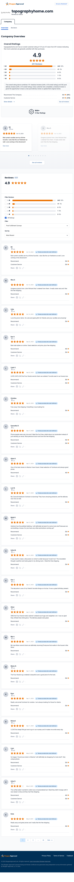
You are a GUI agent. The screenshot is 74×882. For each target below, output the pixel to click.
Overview (4, 28)
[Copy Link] (23, 268)
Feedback (70, 856)
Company (8, 22)
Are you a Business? (61, 4)
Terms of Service (58, 856)
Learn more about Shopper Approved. (40, 861)
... (38, 840)
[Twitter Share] (20, 268)
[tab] (28, 155)
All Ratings (10, 218)
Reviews (14, 28)
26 (43, 840)
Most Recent (10, 235)
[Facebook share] (17, 268)
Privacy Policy (46, 856)
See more (6, 146)
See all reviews (64, 102)
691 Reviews (37, 64)
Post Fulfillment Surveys (14, 225)
